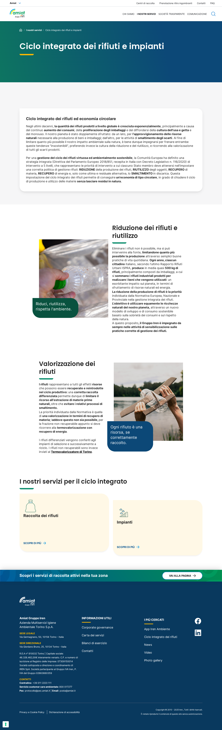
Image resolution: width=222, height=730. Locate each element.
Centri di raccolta (145, 3)
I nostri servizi (146, 14)
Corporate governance (97, 627)
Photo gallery (153, 660)
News (148, 644)
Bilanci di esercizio (94, 643)
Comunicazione (197, 14)
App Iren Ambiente (157, 629)
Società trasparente (171, 14)
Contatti (201, 3)
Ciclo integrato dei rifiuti (160, 637)
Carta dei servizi (93, 635)
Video (148, 652)
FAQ (212, 3)
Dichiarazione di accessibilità (64, 712)
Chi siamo (128, 14)
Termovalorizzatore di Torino (71, 451)
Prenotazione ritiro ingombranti (175, 3)
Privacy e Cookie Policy (32, 712)
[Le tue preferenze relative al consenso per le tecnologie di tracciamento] (6, 724)
